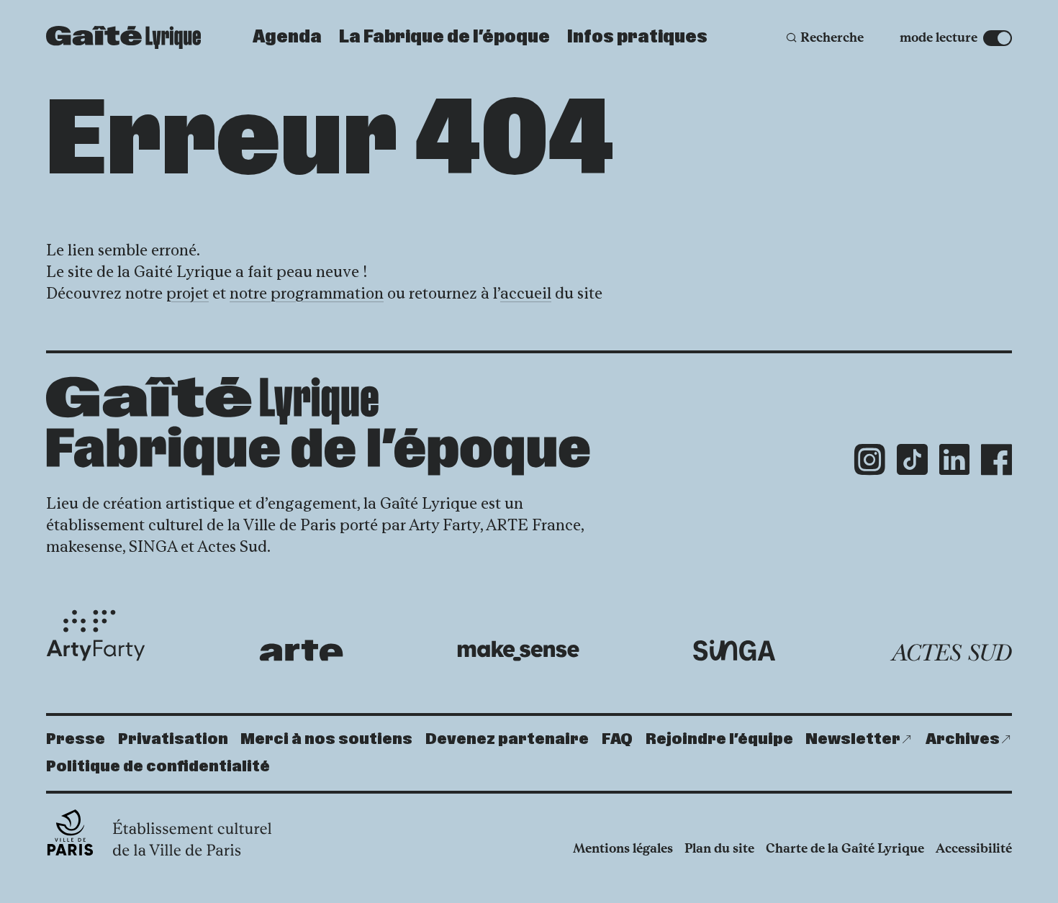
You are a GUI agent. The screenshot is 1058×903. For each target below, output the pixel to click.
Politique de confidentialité (158, 766)
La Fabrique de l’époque (444, 37)
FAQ (617, 739)
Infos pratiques (637, 37)
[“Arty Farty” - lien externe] (95, 635)
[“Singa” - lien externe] (734, 650)
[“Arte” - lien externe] (301, 650)
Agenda (287, 37)
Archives (963, 739)
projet (187, 293)
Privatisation (173, 739)
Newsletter (852, 739)
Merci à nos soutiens (326, 739)
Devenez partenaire (507, 739)
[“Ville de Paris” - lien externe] (161, 832)
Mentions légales (623, 848)
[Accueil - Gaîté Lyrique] (123, 37)
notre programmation (307, 293)
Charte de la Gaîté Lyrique (845, 848)
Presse (75, 739)
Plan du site (719, 848)
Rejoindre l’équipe (719, 739)
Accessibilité (974, 848)
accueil (525, 293)
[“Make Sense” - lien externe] (518, 650)
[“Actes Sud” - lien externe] (951, 652)
